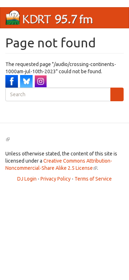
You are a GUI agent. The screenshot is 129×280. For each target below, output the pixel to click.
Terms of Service (93, 179)
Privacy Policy (55, 179)
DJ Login (27, 179)
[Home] (49, 18)
